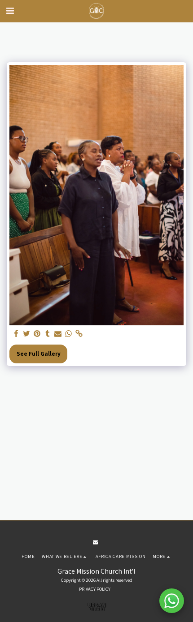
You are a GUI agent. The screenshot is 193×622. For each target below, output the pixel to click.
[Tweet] (27, 334)
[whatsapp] (68, 334)
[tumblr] (47, 334)
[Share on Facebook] (16, 334)
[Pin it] (37, 334)
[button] (10, 11)
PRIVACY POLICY (94, 589)
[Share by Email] (58, 334)
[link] (79, 334)
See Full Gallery (39, 353)
